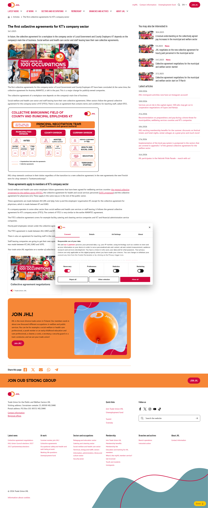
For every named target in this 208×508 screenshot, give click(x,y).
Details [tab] (91, 234)
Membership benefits (114, 443)
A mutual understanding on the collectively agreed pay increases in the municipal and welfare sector (177, 37)
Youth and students (113, 462)
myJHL (135, 4)
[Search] (196, 418)
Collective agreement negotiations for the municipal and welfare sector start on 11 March (177, 79)
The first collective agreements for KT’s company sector (46, 17)
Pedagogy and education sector (84, 440)
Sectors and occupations (52, 11)
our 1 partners (69, 245)
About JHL (120, 11)
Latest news (13, 11)
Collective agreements (49, 443)
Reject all (72, 279)
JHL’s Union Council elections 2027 (20, 443)
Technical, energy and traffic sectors (86, 450)
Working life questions (49, 452)
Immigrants (110, 465)
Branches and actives (98, 11)
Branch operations (145, 440)
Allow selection (104, 279)
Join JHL (195, 5)
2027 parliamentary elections (18, 446)
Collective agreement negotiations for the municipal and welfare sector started (177, 65)
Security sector (78, 459)
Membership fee (112, 446)
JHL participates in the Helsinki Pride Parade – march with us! (164, 158)
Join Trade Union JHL (114, 409)
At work (30, 11)
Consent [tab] (67, 234)
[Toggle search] (179, 4)
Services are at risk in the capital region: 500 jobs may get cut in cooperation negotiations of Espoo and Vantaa (166, 106)
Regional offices (14, 416)
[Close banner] (149, 227)
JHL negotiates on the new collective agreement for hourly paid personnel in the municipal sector (177, 51)
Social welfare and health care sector (87, 446)
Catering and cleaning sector (83, 443)
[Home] (9, 17)
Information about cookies (19, 497)
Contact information (148, 4)
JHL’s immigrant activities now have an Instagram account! (163, 95)
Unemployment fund (167, 4)
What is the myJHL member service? (119, 455)
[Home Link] (14, 5)
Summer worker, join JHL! (50, 440)
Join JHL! (18, 343)
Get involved (110, 459)
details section (132, 260)
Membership (76, 11)
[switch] (92, 271)
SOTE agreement (106, 192)
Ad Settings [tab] (116, 234)
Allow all (135, 279)
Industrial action (145, 443)
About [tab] (140, 234)
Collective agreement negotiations (20, 440)
